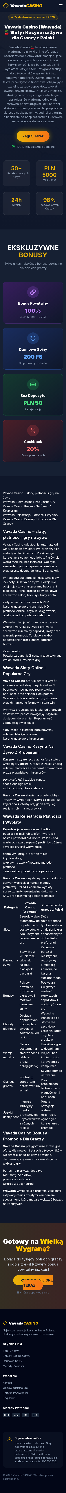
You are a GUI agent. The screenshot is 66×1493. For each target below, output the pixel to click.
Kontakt (7, 1382)
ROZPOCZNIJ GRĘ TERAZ (37, 1282)
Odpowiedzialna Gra (15, 1387)
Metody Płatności (13, 1366)
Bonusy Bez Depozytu (16, 1355)
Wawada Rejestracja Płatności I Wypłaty (30, 515)
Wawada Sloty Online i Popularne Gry (29, 502)
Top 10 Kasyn (11, 1350)
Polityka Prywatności (15, 1392)
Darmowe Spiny (12, 1360)
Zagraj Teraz (33, 136)
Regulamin (9, 1398)
